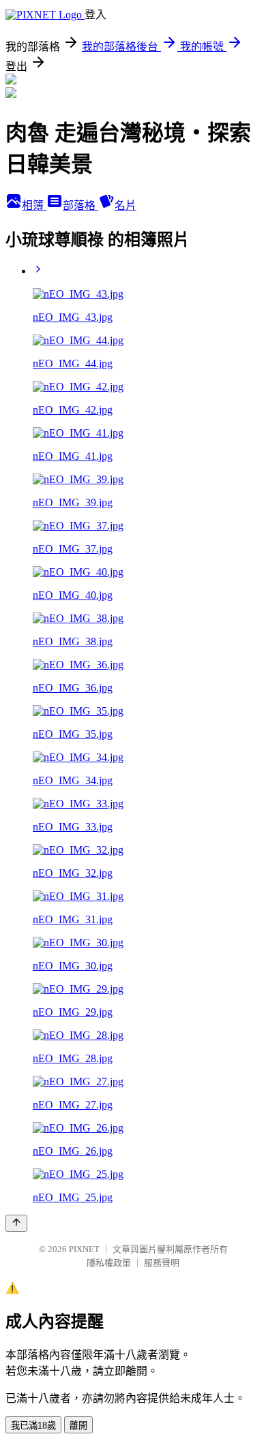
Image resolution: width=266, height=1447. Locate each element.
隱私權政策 (109, 1263)
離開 (78, 1425)
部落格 (80, 205)
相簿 (34, 205)
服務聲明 (161, 1263)
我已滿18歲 (33, 1425)
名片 (125, 205)
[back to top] (16, 1223)
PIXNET (84, 1249)
